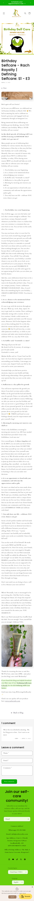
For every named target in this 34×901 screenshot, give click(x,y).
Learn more (22, 893)
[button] (4, 13)
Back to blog (18, 713)
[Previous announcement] (3, 3)
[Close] (32, 887)
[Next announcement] (31, 3)
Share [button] (5, 88)
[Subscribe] (28, 819)
